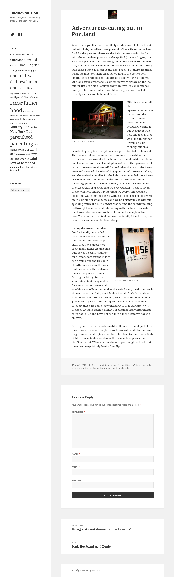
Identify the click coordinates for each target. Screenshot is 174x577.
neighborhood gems (82, 368)
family (32, 93)
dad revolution (23, 81)
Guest (94, 365)
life (28, 119)
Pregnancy (20, 154)
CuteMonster (20, 60)
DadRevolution (24, 12)
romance (23, 158)
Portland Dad (124, 365)
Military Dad (19, 127)
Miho (100, 94)
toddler (33, 166)
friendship (24, 115)
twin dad (14, 170)
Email (76, 467)
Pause (113, 94)
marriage (15, 123)
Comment (78, 411)
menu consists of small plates (100, 163)
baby (12, 54)
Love (33, 119)
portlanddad (124, 368)
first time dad (28, 111)
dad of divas (22, 75)
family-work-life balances (24, 97)
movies (33, 127)
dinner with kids (143, 365)
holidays (34, 115)
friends (14, 115)
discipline (26, 88)
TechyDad (24, 166)
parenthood (21, 137)
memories (25, 123)
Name (76, 454)
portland (112, 368)
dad (33, 59)
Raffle (28, 154)
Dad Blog (26, 65)
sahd (33, 158)
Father (16, 103)
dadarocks (14, 65)
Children (28, 54)
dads (15, 87)
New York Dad (21, 131)
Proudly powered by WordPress (87, 570)
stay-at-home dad (22, 163)
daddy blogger (27, 70)
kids (22, 119)
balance (19, 54)
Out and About (109, 365)
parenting (21, 143)
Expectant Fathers (18, 94)
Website (77, 480)
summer (14, 166)
